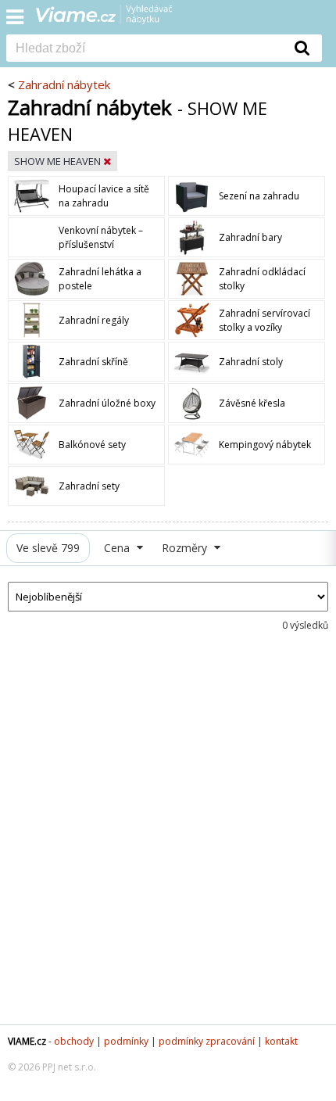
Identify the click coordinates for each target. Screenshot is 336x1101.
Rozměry (186, 547)
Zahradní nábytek (64, 84)
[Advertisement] (168, 840)
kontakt (281, 1041)
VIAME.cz (27, 1041)
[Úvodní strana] (114, 19)
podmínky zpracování (207, 1041)
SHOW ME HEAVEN (58, 161)
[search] (144, 49)
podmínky (126, 1041)
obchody (74, 1041)
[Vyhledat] (302, 47)
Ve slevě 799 (48, 547)
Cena (118, 547)
